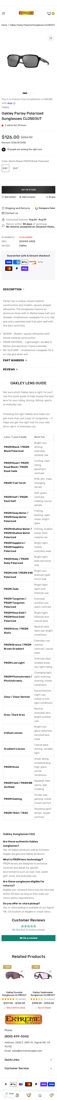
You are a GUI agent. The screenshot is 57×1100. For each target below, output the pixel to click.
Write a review (28, 938)
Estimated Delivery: (17, 219)
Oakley (23, 245)
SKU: (4, 241)
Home (4, 25)
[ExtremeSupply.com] (26, 13)
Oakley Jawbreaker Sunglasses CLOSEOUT (43, 993)
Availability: (8, 237)
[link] (22, 972)
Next (51, 986)
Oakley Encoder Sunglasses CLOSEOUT (14, 993)
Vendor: (6, 245)
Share (52, 197)
